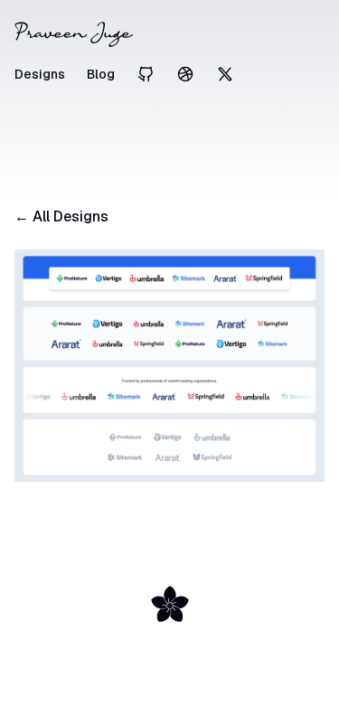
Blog (101, 74)
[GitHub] (146, 74)
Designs (39, 74)
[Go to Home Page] (169, 34)
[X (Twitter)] (225, 74)
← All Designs (61, 216)
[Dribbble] (185, 74)
